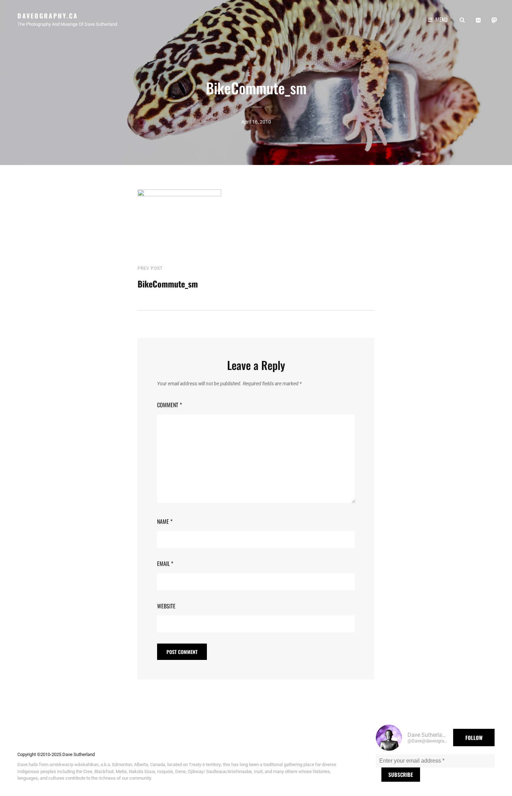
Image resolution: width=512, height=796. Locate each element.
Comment (169, 405)
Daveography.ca (47, 15)
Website (166, 606)
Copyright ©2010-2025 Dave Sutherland (56, 754)
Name (164, 521)
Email (165, 563)
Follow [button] (473, 737)
